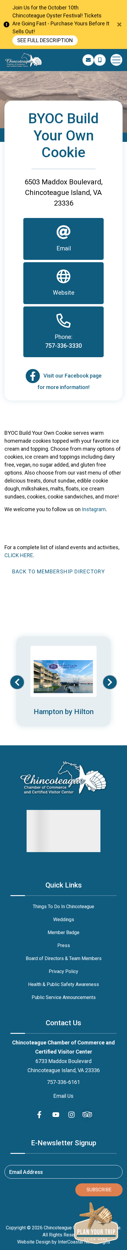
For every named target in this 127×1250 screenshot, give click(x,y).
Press (63, 945)
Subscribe (99, 1189)
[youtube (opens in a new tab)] (56, 1115)
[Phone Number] (100, 60)
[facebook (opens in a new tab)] (40, 1115)
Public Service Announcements (64, 997)
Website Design (34, 1242)
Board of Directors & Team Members (64, 958)
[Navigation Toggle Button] (116, 60)
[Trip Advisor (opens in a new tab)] (87, 1115)
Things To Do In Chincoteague (63, 906)
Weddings (63, 919)
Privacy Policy (63, 971)
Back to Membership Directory (58, 571)
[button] (17, 682)
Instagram (94, 509)
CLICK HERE (18, 555)
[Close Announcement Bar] (119, 24)
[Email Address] (88, 60)
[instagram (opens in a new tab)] (71, 1115)
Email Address (26, 1172)
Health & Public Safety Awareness (63, 984)
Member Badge (63, 932)
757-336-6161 (63, 1082)
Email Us (63, 1096)
